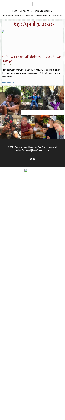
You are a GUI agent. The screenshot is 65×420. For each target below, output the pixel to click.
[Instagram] (34, 159)
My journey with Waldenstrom (18, 15)
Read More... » (8, 82)
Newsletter (41, 15)
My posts (24, 11)
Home (14, 11)
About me (57, 15)
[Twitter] (31, 159)
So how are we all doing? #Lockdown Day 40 (31, 58)
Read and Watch (42, 11)
